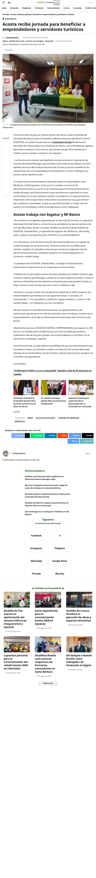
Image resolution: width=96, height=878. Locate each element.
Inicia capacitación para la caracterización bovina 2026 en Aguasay (46, 617)
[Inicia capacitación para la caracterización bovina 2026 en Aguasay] (48, 600)
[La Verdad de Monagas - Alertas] (48, 2)
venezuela (49, 41)
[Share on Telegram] (40, 50)
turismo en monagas (35, 41)
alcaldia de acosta (16, 41)
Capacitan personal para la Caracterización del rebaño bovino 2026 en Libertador (16, 662)
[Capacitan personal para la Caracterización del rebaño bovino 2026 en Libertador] (17, 644)
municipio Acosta (62, 142)
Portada (5, 14)
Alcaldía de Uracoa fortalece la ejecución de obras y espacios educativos (78, 615)
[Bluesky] (59, 571)
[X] (59, 533)
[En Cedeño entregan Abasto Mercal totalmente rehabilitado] (53, 387)
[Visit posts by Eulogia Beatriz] (5, 453)
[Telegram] (59, 546)
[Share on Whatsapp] (26, 50)
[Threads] (36, 571)
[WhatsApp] (36, 558)
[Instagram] (36, 546)
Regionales (10, 19)
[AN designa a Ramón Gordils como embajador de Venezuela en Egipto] (79, 644)
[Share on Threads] (44, 50)
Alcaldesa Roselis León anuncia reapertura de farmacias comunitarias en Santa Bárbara (45, 663)
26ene (5, 41)
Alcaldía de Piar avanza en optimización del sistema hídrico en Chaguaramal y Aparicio (15, 619)
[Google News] (59, 558)
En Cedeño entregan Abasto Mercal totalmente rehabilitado (53, 401)
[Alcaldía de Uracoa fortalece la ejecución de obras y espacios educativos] (79, 600)
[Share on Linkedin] (30, 50)
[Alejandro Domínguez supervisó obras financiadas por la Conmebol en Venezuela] (81, 387)
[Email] (6, 192)
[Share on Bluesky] (6, 186)
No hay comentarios (64, 41)
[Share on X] (21, 50)
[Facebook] (92, 453)
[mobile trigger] (4, 3)
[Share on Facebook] (16, 50)
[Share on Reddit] (35, 50)
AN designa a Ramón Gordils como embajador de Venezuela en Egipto (79, 660)
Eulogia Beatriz (12, 37)
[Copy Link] (49, 50)
